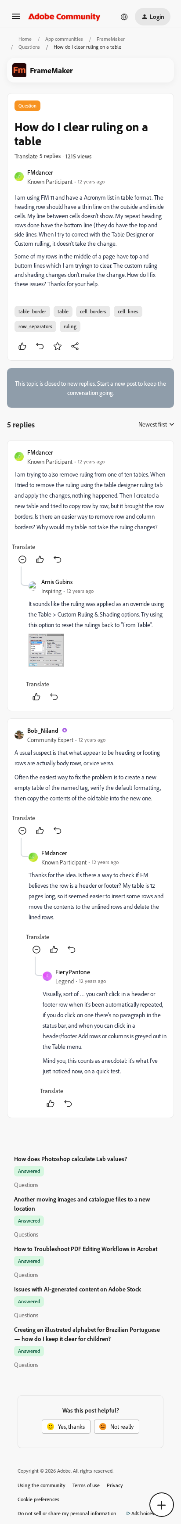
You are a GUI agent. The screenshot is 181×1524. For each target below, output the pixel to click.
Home (25, 39)
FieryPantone (72, 971)
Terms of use (86, 1485)
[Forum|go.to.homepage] (64, 17)
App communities (64, 39)
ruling (70, 326)
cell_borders (93, 311)
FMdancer (40, 172)
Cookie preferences (38, 1499)
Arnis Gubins (56, 581)
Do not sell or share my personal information (67, 1513)
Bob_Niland (42, 730)
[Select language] (124, 17)
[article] (90, 507)
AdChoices (142, 1513)
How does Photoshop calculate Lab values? (70, 1158)
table (63, 311)
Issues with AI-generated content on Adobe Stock (77, 1289)
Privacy (115, 1485)
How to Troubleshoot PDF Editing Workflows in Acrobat (85, 1248)
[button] (16, 19)
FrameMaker (111, 39)
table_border (32, 311)
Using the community (41, 1485)
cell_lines (128, 311)
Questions (29, 46)
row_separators (35, 326)
